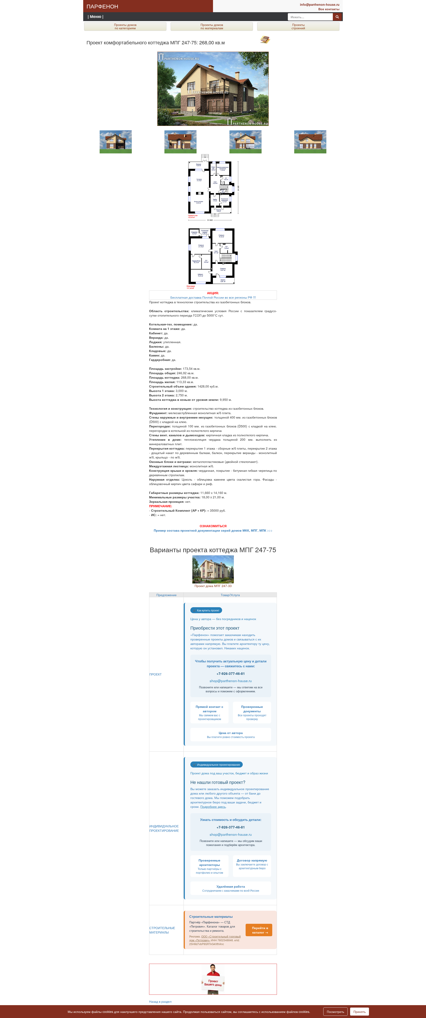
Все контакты (328, 9)
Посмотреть (335, 1011)
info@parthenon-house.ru (319, 4)
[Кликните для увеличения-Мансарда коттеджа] (213, 256)
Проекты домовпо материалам (212, 26)
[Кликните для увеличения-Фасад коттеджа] (116, 141)
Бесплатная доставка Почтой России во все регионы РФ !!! (213, 295)
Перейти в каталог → (260, 930)
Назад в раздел (160, 1001)
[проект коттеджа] (213, 569)
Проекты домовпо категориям (125, 26)
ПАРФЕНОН (102, 6)
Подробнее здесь (213, 806)
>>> (213, 530)
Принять (359, 1011)
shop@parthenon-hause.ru (231, 680)
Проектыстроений (298, 26)
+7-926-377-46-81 (231, 673)
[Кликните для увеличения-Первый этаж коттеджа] (213, 188)
